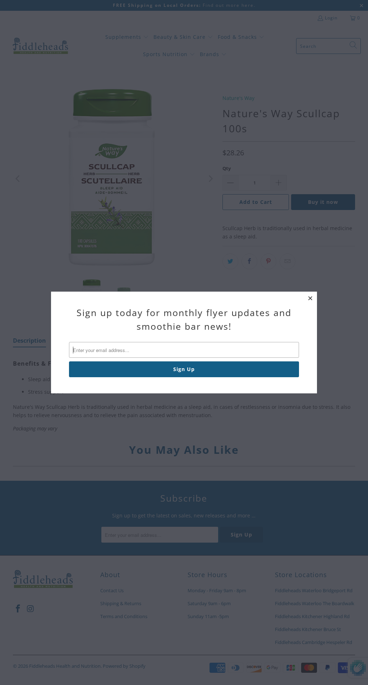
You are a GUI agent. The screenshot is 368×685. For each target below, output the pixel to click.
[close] (310, 298)
